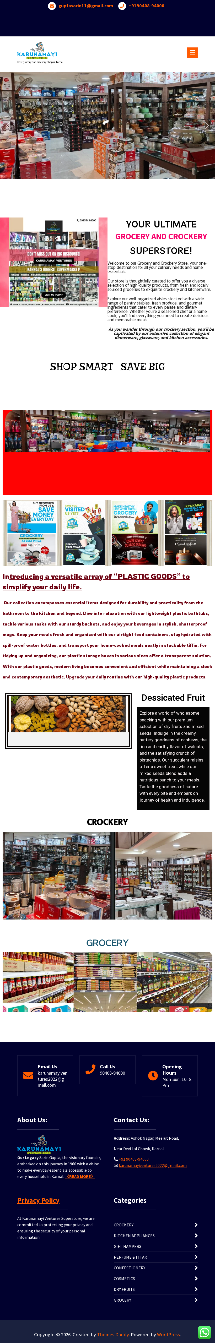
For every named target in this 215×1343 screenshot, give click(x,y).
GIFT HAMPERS (127, 1246)
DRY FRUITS (124, 1289)
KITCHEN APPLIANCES (134, 1235)
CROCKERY (123, 1224)
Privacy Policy (38, 1200)
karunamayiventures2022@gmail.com (52, 1079)
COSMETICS (124, 1278)
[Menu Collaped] (192, 52)
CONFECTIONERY (129, 1267)
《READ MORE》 (80, 1176)
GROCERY (122, 1300)
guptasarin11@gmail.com (85, 6)
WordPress (168, 1334)
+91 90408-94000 (134, 1159)
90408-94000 (112, 1073)
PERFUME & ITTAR (130, 1257)
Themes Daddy (113, 1334)
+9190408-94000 (146, 6)
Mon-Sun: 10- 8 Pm (176, 1082)
